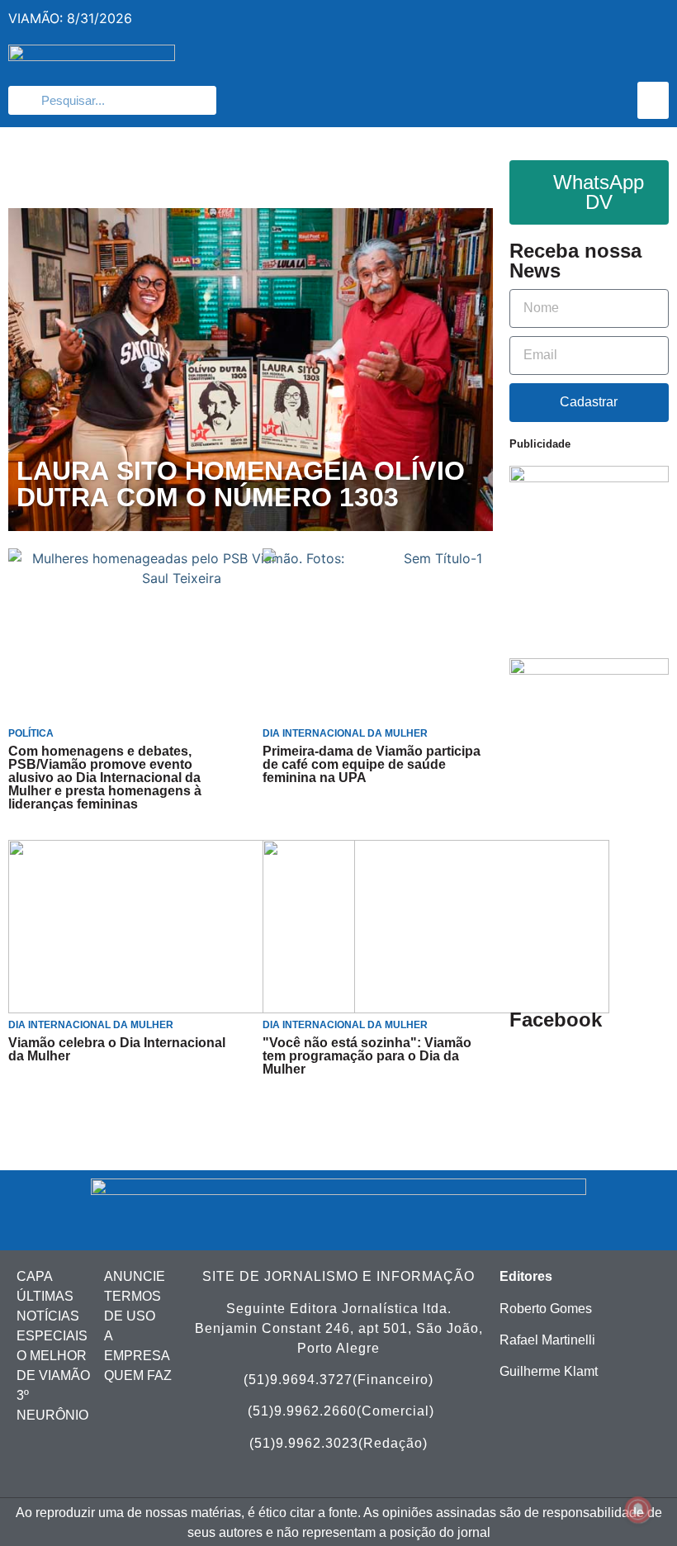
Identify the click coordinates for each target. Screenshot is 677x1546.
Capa (35, 1276)
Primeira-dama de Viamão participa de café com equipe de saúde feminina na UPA (372, 764)
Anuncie (134, 1276)
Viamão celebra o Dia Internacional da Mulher (116, 1049)
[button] (653, 100)
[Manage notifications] (638, 1509)
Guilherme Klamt (548, 1371)
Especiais (52, 1336)
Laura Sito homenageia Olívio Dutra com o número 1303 (241, 485)
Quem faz (138, 1375)
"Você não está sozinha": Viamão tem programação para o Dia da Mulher (367, 1056)
